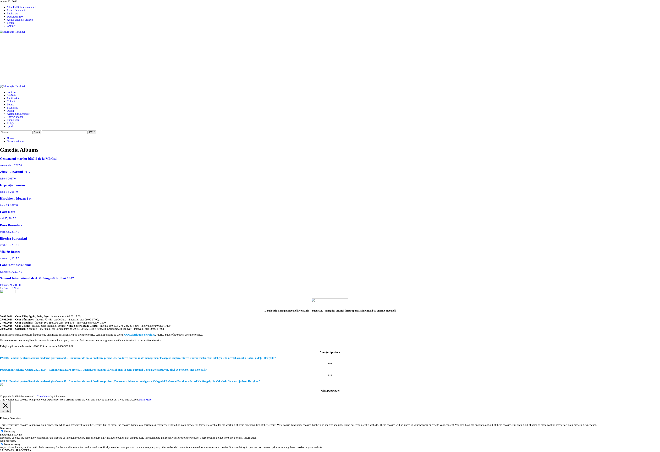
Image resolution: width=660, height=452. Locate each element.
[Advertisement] (330, 59)
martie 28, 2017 (9, 231)
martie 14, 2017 (9, 258)
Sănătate (11, 95)
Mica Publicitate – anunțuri (21, 7)
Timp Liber (13, 119)
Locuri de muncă (16, 10)
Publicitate (12, 13)
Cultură (11, 101)
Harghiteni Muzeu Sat (15, 198)
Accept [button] (135, 399)
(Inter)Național (15, 116)
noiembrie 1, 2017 (10, 165)
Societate (12, 92)
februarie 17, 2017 (10, 271)
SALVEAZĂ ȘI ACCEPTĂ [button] (15, 450)
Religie (11, 123)
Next (16, 288)
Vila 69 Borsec (10, 251)
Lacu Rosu (7, 212)
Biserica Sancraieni (13, 238)
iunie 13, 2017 (8, 205)
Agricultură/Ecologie (18, 113)
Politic (10, 104)
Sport (10, 126)
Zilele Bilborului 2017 (15, 172)
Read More (145, 399)
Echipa (10, 22)
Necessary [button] (5, 428)
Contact (11, 25)
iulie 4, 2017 (7, 178)
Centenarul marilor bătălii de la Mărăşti (28, 158)
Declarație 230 (15, 16)
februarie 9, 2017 (9, 285)
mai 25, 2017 (7, 218)
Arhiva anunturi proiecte (20, 19)
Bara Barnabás (11, 225)
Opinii (10, 110)
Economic (12, 107)
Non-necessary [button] (8, 440)
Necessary (9, 431)
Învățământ (13, 98)
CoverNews (43, 396)
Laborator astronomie (15, 265)
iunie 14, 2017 (8, 191)
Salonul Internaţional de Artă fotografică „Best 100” (37, 278)
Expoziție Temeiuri (13, 185)
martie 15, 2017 (9, 245)
